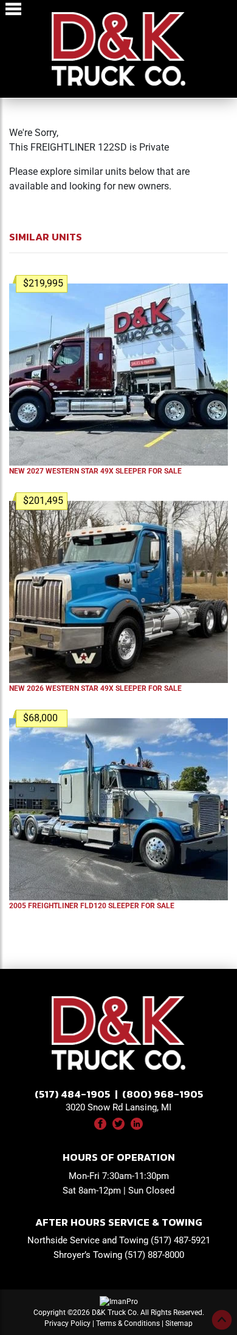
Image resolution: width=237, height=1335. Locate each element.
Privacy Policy (67, 1323)
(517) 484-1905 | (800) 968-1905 (119, 1094)
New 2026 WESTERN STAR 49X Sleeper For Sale (95, 688)
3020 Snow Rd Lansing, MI (118, 1107)
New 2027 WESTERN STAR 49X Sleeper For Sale (95, 471)
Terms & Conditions (128, 1323)
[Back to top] (222, 1320)
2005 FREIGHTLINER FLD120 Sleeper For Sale (91, 906)
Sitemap (179, 1323)
